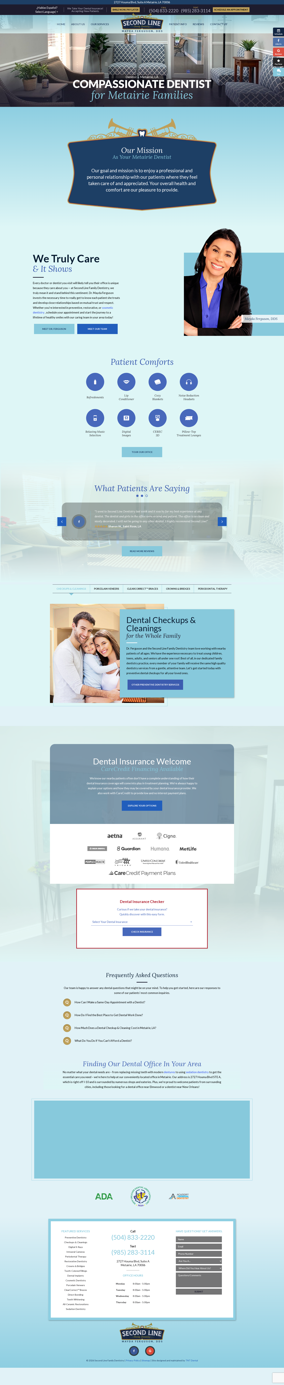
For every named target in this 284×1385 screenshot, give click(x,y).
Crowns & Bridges (178, 588)
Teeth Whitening (75, 1299)
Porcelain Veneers (106, 588)
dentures (170, 1072)
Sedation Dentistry (75, 1309)
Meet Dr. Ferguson (54, 328)
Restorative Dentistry (75, 1261)
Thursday (121, 1302)
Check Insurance (142, 931)
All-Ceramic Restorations (76, 1304)
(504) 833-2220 (163, 9)
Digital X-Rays (76, 1247)
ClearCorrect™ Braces (142, 588)
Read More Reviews (142, 551)
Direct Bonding (75, 1295)
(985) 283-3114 (195, 9)
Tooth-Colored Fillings (75, 1271)
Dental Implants (75, 1276)
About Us (78, 24)
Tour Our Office (142, 452)
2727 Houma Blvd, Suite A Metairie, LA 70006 (142, 2)
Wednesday (122, 1296)
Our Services (100, 24)
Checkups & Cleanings (71, 588)
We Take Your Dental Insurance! (85, 8)
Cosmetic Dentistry (76, 1280)
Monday (120, 1283)
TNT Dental (192, 1360)
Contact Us (218, 24)
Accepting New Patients (85, 11)
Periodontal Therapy (212, 588)
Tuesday (120, 1290)
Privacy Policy (133, 1360)
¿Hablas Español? (46, 7)
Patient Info (178, 24)
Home (61, 24)
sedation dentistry (197, 1072)
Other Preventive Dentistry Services (155, 684)
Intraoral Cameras (75, 1252)
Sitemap (146, 1360)
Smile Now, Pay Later (125, 9)
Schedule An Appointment (231, 9)
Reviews (198, 24)
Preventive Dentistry (75, 1237)
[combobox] (142, 923)
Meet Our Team (97, 328)
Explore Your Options (142, 805)
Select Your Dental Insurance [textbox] (110, 922)
